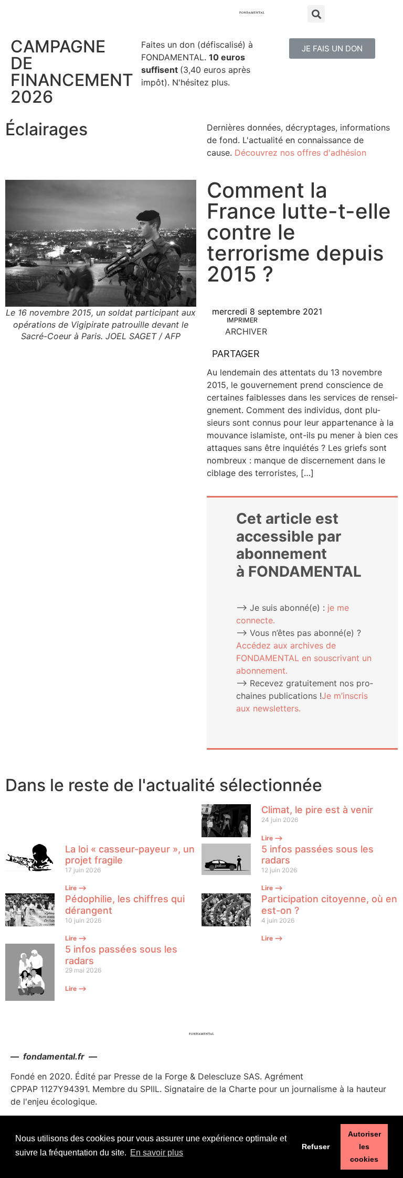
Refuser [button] (316, 1146)
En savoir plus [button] (156, 1152)
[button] (332, 48)
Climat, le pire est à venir (317, 809)
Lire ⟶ (272, 838)
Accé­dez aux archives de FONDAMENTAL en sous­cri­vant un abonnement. (304, 658)
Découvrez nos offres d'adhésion (300, 152)
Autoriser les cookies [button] (364, 1146)
